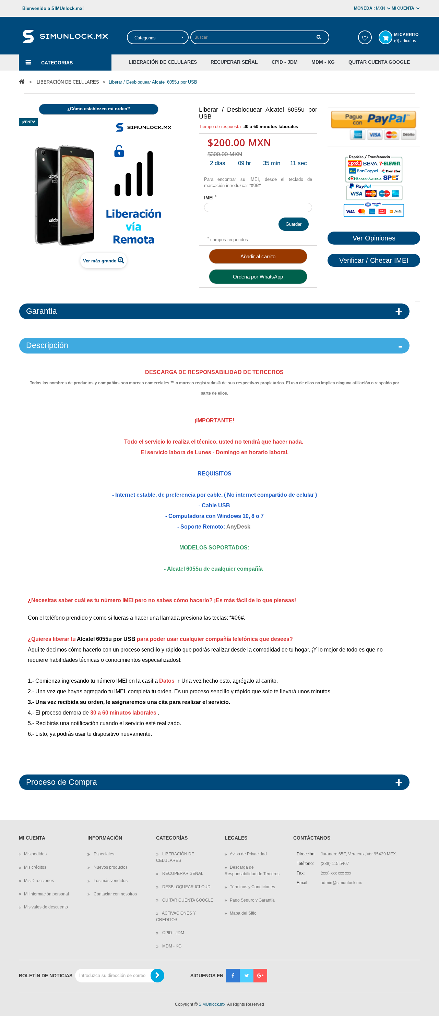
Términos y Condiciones (252, 886)
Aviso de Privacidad (248, 854)
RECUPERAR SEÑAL (182, 873)
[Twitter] (246, 975)
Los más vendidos (110, 880)
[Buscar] (319, 37)
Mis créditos (35, 867)
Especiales (103, 854)
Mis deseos (365, 37)
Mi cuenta (32, 838)
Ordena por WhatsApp (258, 277)
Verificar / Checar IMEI (373, 260)
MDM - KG (171, 946)
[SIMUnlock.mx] (65, 35)
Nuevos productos (110, 867)
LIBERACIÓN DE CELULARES (175, 857)
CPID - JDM (172, 932)
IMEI (210, 197)
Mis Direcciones (39, 880)
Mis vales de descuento (46, 907)
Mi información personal (46, 894)
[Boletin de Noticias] (157, 975)
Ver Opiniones (374, 238)
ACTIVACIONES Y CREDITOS (176, 916)
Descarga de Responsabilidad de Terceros (252, 870)
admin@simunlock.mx (341, 882)
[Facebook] (233, 975)
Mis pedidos (35, 854)
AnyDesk (238, 527)
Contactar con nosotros (115, 894)
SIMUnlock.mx (212, 1004)
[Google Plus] (260, 975)
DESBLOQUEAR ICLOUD (186, 886)
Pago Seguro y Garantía (252, 900)
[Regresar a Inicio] (21, 81)
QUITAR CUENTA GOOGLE (187, 900)
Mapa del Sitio (243, 913)
